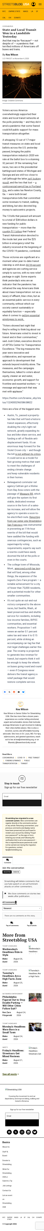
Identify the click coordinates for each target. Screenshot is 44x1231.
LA (32, 11)
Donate (17, 18)
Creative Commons (15, 101)
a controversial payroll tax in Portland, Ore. (21, 186)
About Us (6, 1147)
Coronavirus (7, 26)
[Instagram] (22, 1132)
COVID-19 (21, 758)
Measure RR (26, 493)
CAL (4, 18)
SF (37, 11)
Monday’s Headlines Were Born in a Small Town (14, 1029)
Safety (5, 1047)
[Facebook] (9, 1132)
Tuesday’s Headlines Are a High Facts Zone (11, 976)
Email (6, 796)
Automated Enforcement (12, 994)
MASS (25, 11)
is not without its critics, (28, 454)
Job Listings (7, 1186)
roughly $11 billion (12, 231)
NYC (4, 11)
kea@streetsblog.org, (25, 739)
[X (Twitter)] (15, 1132)
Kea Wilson (12, 54)
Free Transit (34, 758)
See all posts (9, 1074)
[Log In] (33, 4)
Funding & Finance (13, 761)
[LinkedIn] (28, 1132)
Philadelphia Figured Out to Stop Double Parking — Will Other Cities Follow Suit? (13, 1002)
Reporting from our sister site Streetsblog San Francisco (24, 521)
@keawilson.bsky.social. (25, 742)
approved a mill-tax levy (27, 568)
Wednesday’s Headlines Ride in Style (12, 952)
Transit (24, 763)
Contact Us (6, 1190)
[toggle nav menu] (40, 4)
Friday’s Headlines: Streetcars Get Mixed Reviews (13, 1053)
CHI (10, 18)
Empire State (14, 11)
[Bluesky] (34, 1132)
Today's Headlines (9, 946)
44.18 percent (33, 265)
